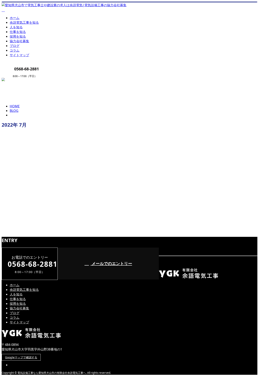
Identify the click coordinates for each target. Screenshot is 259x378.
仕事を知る (18, 32)
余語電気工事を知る (24, 22)
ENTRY (16, 80)
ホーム (14, 18)
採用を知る (18, 36)
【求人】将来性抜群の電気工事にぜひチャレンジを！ (48, 213)
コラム (14, 50)
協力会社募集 (19, 41)
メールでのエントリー (111, 263)
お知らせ (24, 197)
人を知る (16, 27)
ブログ (14, 45)
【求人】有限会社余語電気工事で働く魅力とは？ (44, 180)
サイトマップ (19, 55)
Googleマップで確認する (21, 357)
